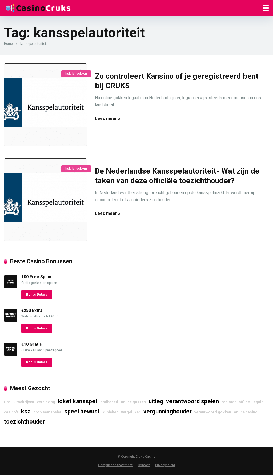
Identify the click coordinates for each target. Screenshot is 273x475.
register (229, 402)
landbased (108, 402)
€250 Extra (31, 310)
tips (7, 402)
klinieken (110, 412)
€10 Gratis (31, 344)
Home (8, 44)
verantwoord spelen (192, 401)
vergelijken (131, 412)
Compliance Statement (115, 465)
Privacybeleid (165, 465)
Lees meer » (107, 118)
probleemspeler (47, 412)
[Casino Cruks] (38, 7)
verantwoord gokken (212, 412)
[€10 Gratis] (10, 354)
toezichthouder (24, 421)
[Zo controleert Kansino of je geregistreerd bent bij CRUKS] (45, 104)
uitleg (155, 401)
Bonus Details (36, 294)
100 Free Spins (36, 276)
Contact (144, 465)
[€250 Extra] (10, 320)
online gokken (133, 402)
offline (244, 402)
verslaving (46, 402)
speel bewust (82, 411)
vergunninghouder (167, 411)
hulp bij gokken (76, 73)
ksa (26, 411)
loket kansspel (77, 401)
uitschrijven (23, 402)
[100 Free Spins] (10, 286)
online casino (246, 412)
